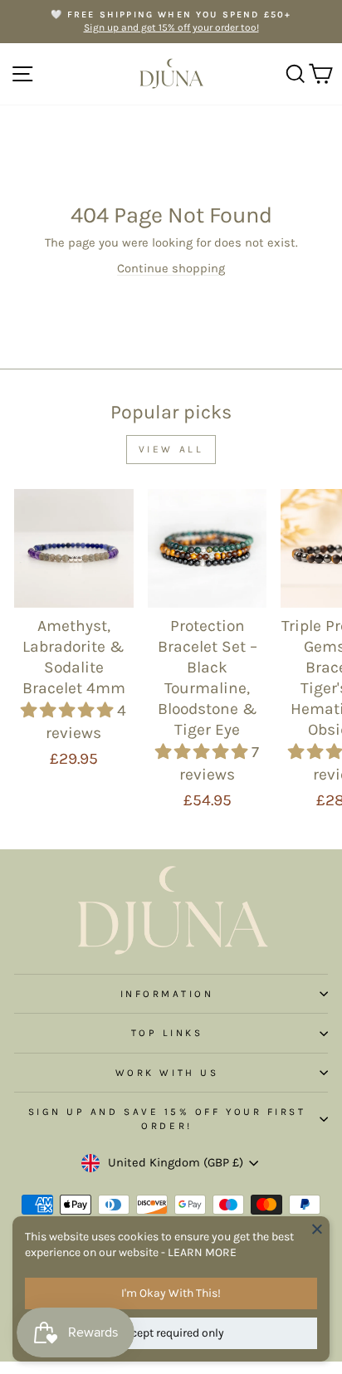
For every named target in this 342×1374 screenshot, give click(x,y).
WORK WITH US (166, 1072)
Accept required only (171, 1333)
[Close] (317, 1228)
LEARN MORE (202, 1252)
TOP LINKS (167, 1033)
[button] (69, 710)
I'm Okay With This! (171, 1293)
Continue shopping (171, 269)
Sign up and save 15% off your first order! (167, 1118)
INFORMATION (167, 994)
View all (171, 449)
